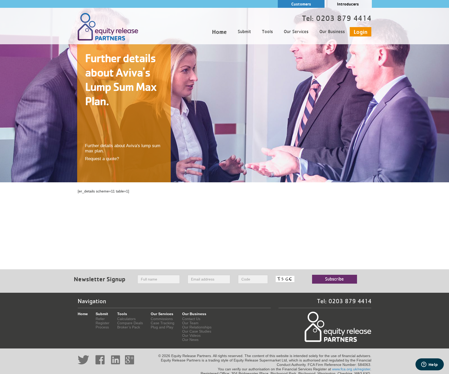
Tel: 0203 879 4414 (344, 301)
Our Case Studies (196, 331)
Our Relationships (197, 327)
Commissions (162, 319)
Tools (267, 31)
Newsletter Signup (100, 279)
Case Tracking (162, 323)
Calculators (126, 319)
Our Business (332, 31)
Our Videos (191, 335)
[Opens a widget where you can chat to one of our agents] (429, 364)
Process (102, 327)
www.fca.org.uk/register (351, 369)
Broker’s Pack (128, 327)
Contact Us (191, 319)
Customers (301, 4)
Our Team (190, 323)
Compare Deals (130, 323)
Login (360, 31)
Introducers (348, 4)
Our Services (296, 31)
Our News (190, 340)
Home (219, 31)
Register (102, 323)
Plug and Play (162, 327)
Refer (100, 319)
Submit (244, 31)
